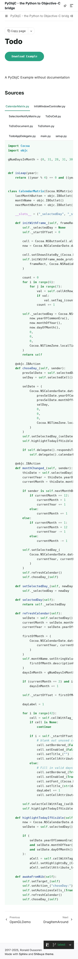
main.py (46, 136)
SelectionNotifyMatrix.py (25, 116)
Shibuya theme (43, 954)
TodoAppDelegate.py (22, 136)
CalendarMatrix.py (17, 106)
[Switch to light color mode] (65, 5)
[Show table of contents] (71, 16)
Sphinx (23, 954)
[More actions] (31, 31)
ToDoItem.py (46, 126)
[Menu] (71, 5)
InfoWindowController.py (49, 106)
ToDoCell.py (53, 116)
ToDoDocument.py (21, 126)
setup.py (61, 136)
